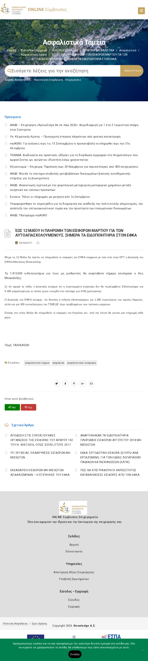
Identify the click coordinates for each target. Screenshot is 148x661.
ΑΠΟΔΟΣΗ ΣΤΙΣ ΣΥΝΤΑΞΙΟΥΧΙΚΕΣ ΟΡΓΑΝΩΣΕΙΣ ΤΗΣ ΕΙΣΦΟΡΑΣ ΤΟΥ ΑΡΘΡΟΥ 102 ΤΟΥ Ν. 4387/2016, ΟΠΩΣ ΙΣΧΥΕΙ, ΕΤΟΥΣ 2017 (41, 440)
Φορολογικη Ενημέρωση (48, 79)
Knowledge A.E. (85, 625)
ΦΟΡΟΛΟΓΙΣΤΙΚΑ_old (65, 50)
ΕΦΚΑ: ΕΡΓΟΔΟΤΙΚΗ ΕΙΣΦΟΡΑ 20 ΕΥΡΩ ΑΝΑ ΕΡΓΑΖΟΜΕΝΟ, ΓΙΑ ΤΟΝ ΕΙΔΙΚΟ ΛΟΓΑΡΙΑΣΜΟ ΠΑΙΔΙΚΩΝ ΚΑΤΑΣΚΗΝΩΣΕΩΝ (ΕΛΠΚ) (110, 457)
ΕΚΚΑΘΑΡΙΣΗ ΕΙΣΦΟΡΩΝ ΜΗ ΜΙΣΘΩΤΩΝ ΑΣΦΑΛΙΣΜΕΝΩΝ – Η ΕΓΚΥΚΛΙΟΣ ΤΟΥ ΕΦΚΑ (40, 472)
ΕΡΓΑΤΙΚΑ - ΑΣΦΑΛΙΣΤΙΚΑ (98, 50)
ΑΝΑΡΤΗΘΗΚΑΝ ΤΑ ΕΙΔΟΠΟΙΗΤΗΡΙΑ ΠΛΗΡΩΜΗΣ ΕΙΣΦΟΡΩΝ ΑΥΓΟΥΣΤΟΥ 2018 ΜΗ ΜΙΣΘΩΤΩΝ (110, 440)
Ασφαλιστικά (127, 50)
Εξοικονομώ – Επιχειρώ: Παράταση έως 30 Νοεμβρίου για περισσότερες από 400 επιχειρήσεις (74, 166)
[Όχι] (143, 652)
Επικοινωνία (74, 551)
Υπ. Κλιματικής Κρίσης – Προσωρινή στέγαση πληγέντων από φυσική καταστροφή (65, 136)
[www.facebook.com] (65, 383)
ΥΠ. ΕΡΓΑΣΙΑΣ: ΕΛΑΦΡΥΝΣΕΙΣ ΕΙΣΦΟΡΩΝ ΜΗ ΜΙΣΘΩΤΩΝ (40, 455)
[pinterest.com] (74, 383)
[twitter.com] (56, 383)
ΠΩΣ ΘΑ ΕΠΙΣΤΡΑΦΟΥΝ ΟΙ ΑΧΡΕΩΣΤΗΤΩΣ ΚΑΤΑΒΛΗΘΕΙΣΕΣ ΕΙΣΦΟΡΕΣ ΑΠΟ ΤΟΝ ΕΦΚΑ (110, 472)
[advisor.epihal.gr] (91, 383)
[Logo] (74, 509)
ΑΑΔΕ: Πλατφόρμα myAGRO (28, 215)
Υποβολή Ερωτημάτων (74, 579)
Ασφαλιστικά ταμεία (34, 54)
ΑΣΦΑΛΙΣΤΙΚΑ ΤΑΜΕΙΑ (37, 362)
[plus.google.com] (82, 383)
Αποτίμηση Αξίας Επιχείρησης (74, 572)
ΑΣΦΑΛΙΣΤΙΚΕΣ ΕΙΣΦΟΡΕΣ (81, 362)
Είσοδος (74, 600)
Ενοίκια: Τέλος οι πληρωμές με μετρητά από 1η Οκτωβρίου (50, 197)
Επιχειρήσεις (73, 79)
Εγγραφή (74, 606)
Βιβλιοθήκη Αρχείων (34, 50)
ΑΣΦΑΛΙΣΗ (58, 362)
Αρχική (11, 50)
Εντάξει (75, 654)
